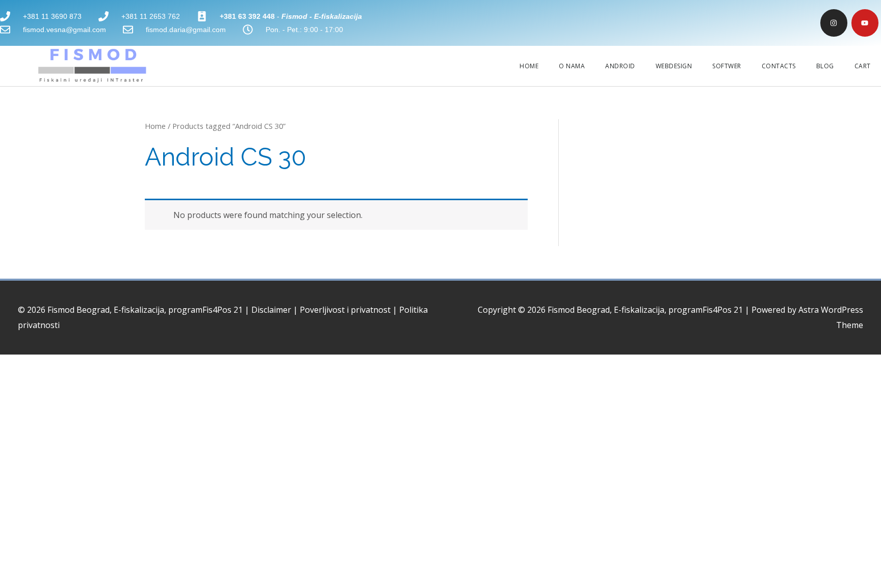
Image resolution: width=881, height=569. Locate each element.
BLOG (825, 66)
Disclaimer (271, 309)
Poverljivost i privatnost (345, 309)
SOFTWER (726, 66)
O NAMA (572, 66)
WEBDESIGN (674, 66)
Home (155, 126)
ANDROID (620, 66)
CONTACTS (779, 66)
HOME (529, 66)
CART (862, 66)
